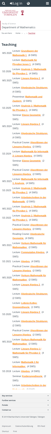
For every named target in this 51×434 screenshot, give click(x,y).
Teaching (31, 33)
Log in (17, 3)
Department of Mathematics (18, 27)
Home (18, 33)
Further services (9, 400)
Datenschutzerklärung (24, 426)
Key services (7, 395)
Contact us (6, 410)
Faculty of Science (9, 23)
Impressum (6, 426)
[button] (3, 3)
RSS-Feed (41, 426)
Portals (5, 405)
